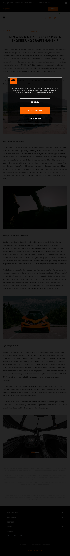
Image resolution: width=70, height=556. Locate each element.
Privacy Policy (33, 94)
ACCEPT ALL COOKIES (35, 110)
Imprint (38, 94)
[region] (35, 100)
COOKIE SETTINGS (35, 118)
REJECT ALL (35, 102)
